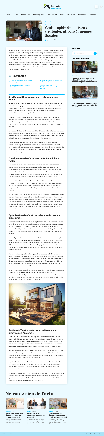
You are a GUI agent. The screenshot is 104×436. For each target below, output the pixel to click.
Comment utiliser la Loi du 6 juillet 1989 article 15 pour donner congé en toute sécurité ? (84, 80)
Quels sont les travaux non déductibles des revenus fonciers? (14, 415)
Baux (73, 76)
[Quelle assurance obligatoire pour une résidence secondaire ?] (58, 403)
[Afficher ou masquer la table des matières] (45, 76)
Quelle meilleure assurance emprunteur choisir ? (36, 415)
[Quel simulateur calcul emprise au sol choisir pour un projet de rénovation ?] (85, 92)
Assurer (29, 411)
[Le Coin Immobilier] (52, 6)
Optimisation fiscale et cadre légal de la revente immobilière (50, 81)
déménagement (28, 53)
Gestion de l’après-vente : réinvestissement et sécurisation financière (48, 87)
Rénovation (75, 101)
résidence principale (48, 64)
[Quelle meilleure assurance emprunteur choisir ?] (36, 403)
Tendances (8, 411)
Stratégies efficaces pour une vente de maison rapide (21, 81)
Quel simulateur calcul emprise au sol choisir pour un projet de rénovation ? (84, 105)
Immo (48, 23)
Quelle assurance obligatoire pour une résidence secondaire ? (58, 415)
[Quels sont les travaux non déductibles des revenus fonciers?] (15, 403)
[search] (96, 6)
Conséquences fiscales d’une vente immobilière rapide (20, 86)
